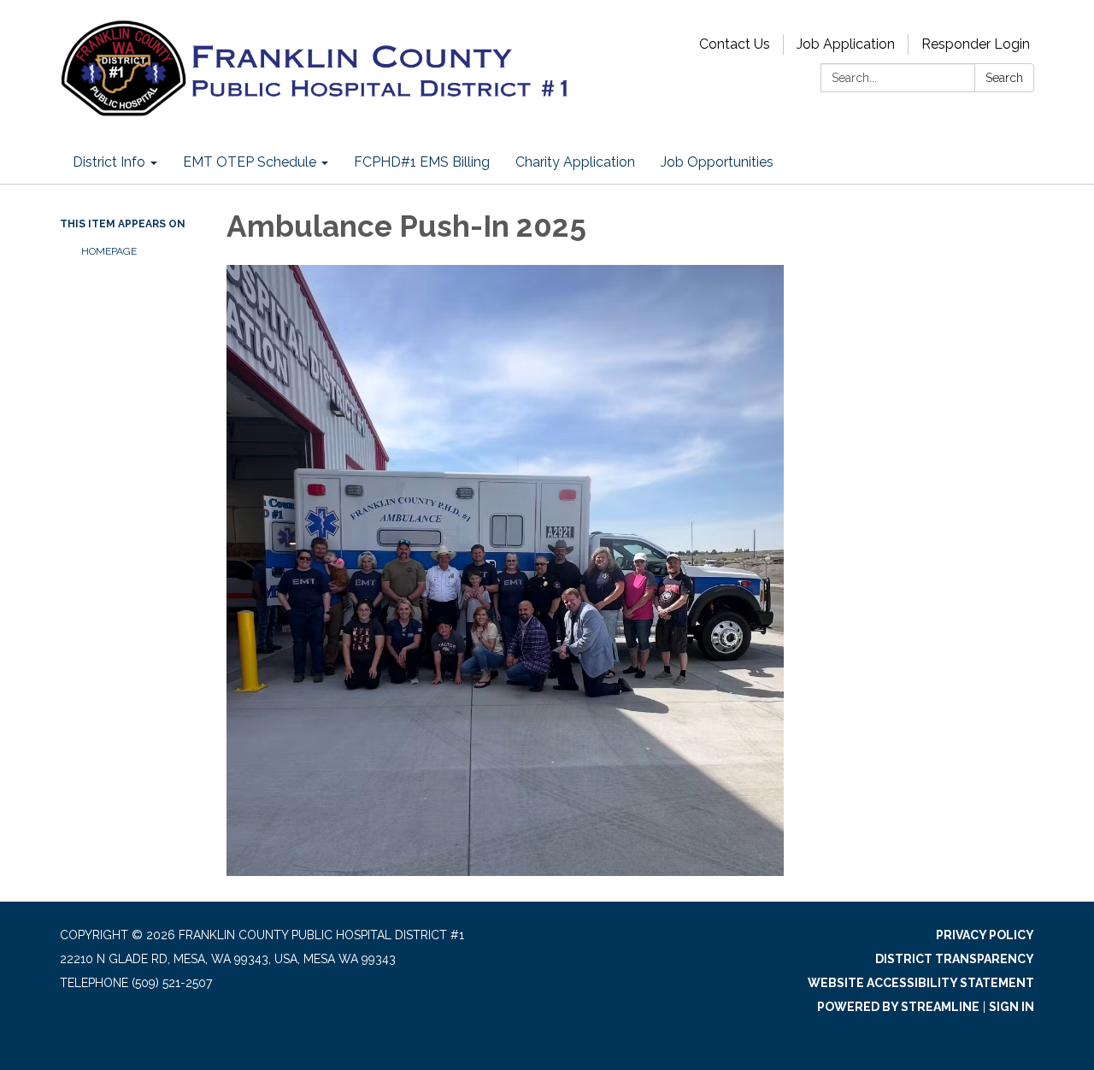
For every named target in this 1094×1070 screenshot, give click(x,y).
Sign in (1011, 1007)
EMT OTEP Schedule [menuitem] (249, 162)
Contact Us (734, 44)
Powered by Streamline (898, 1007)
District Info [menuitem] (109, 162)
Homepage (109, 251)
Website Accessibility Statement (921, 983)
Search (1004, 78)
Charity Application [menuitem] (575, 162)
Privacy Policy (985, 935)
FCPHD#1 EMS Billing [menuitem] (422, 162)
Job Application (846, 44)
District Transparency (954, 959)
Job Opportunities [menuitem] (717, 162)
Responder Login (975, 44)
